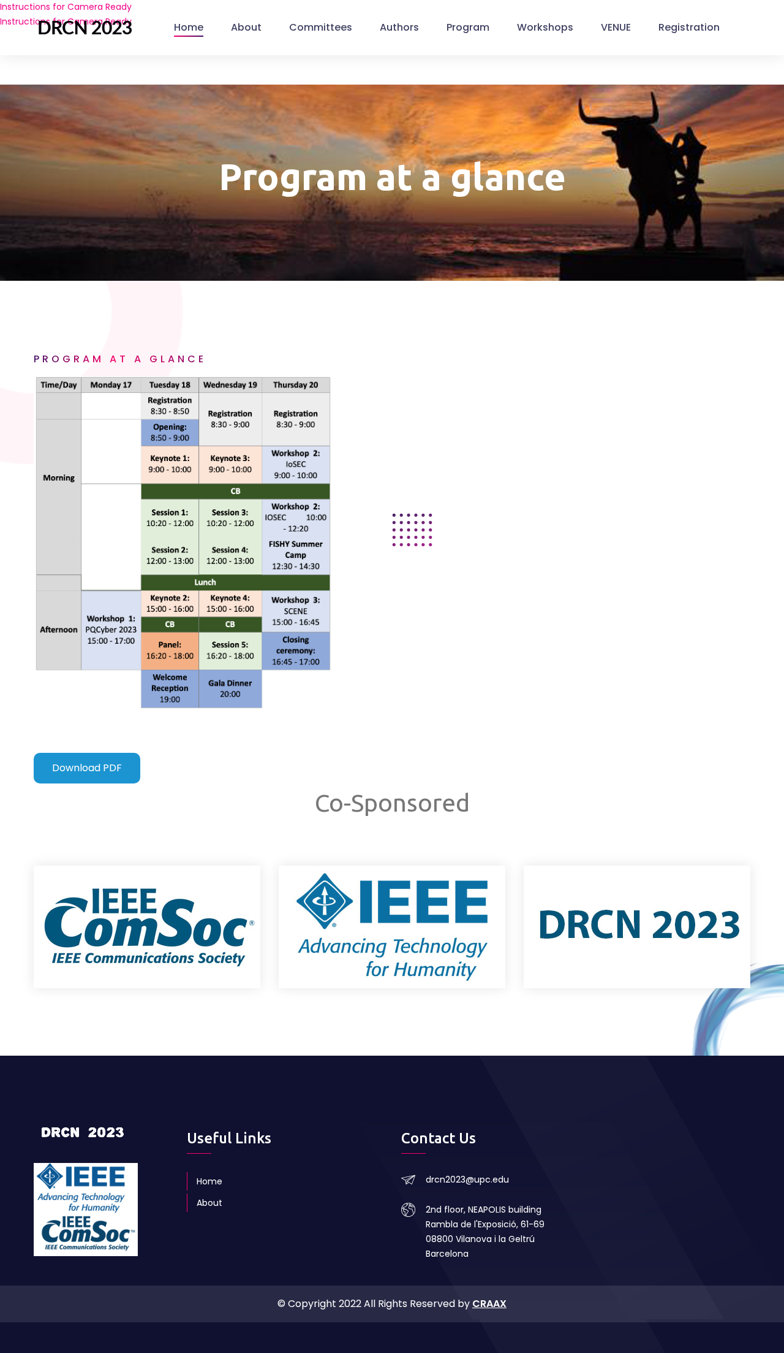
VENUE (616, 27)
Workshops (545, 27)
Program (468, 27)
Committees (320, 27)
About (246, 27)
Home (188, 27)
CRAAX (489, 1304)
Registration (689, 27)
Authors (399, 27)
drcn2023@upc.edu (467, 1179)
